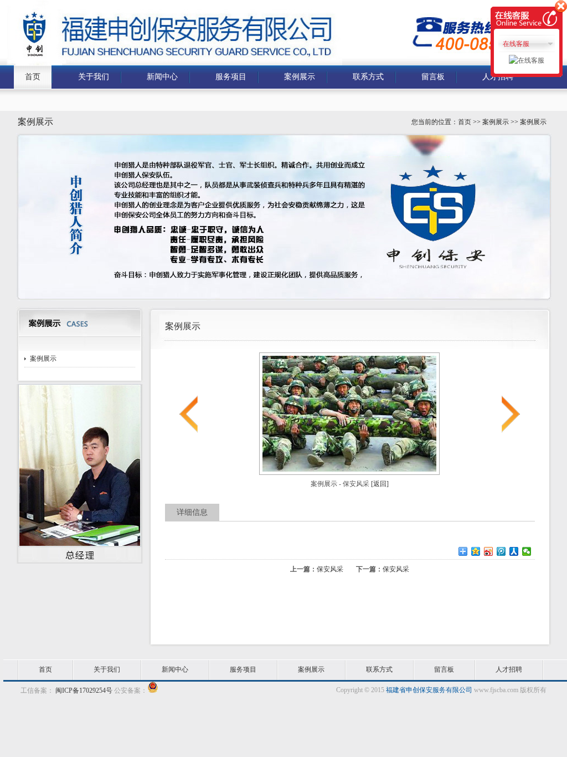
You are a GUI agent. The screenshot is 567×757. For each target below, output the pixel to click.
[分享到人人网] (514, 551)
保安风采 (330, 569)
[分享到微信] (527, 551)
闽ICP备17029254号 (83, 690)
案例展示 (43, 358)
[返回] (380, 484)
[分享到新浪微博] (488, 551)
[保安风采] (349, 473)
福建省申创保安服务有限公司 (429, 690)
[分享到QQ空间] (476, 551)
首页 (464, 122)
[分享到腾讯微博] (501, 551)
